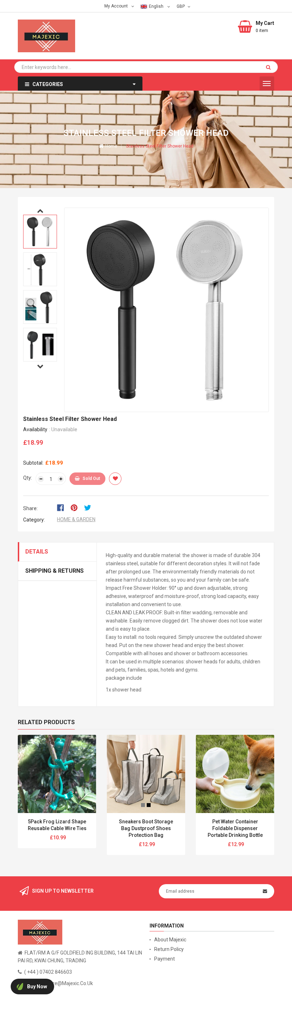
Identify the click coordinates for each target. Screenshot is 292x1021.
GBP (181, 6)
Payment (164, 959)
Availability (35, 429)
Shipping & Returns (54, 570)
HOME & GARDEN (76, 519)
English (157, 6)
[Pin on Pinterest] (76, 507)
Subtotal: (33, 463)
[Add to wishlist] (115, 478)
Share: (30, 508)
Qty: (27, 478)
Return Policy (169, 949)
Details (36, 551)
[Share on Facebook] (63, 507)
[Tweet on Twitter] (89, 507)
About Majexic (170, 939)
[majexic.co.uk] (40, 932)
